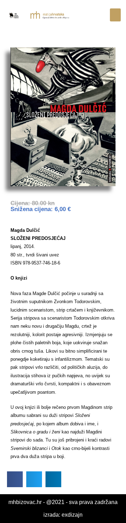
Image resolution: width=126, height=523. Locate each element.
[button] (115, 15)
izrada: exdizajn (63, 515)
